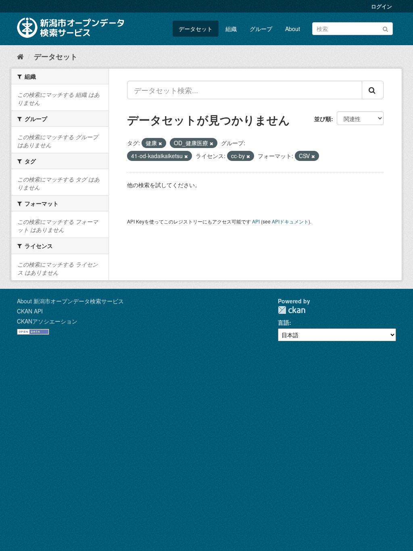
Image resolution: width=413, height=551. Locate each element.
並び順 (322, 119)
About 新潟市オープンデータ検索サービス (70, 301)
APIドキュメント (290, 221)
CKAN (291, 310)
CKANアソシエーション (47, 321)
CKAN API (30, 311)
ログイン (381, 6)
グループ (261, 29)
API (256, 221)
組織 (231, 29)
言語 (283, 322)
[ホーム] (20, 56)
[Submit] (385, 28)
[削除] (160, 143)
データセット (196, 29)
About (292, 29)
